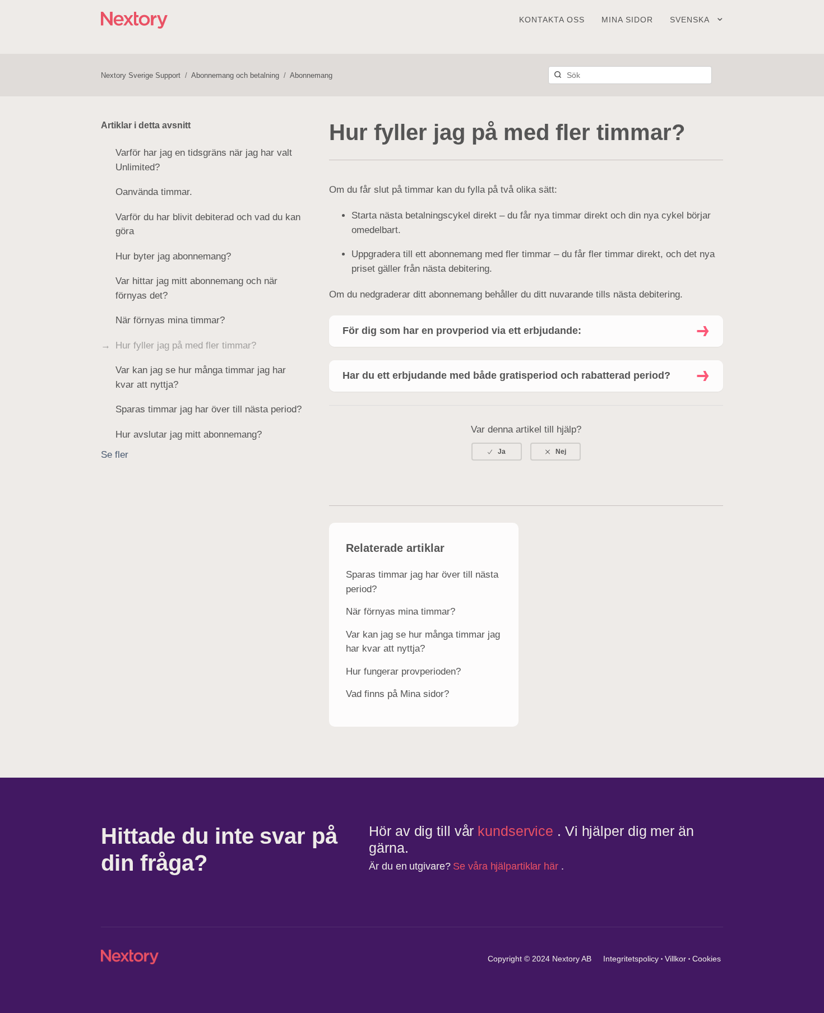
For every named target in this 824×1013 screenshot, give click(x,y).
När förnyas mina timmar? (170, 320)
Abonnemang (311, 75)
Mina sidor (627, 19)
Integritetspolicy (631, 958)
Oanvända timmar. (153, 192)
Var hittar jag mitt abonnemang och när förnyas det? (196, 288)
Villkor (675, 958)
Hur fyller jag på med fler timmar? (185, 345)
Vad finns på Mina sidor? (397, 694)
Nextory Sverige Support (140, 75)
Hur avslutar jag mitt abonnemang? (188, 434)
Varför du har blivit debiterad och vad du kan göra (207, 224)
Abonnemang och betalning (235, 75)
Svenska (691, 19)
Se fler (114, 454)
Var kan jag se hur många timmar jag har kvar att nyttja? (200, 377)
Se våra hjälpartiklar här (507, 866)
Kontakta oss (552, 19)
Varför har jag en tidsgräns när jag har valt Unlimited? (203, 160)
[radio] (496, 452)
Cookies (706, 958)
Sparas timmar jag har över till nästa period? (208, 409)
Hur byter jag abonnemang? (173, 256)
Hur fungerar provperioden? (403, 671)
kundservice (517, 831)
